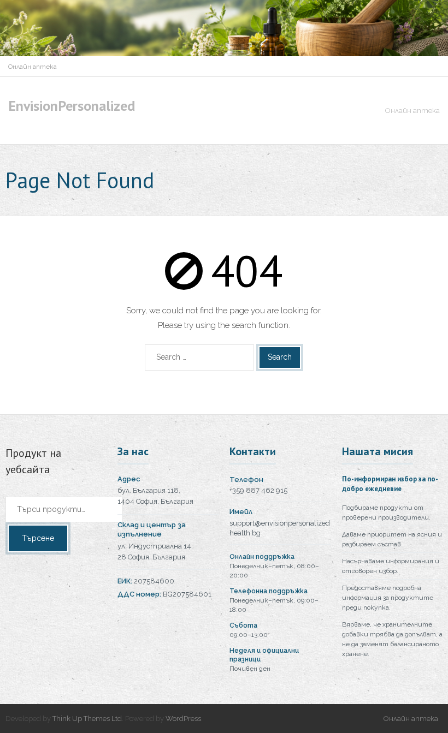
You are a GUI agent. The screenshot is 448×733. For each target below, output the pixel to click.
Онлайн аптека (32, 66)
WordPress (183, 718)
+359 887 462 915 (258, 490)
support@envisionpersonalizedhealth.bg (279, 528)
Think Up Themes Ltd (87, 718)
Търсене (38, 538)
